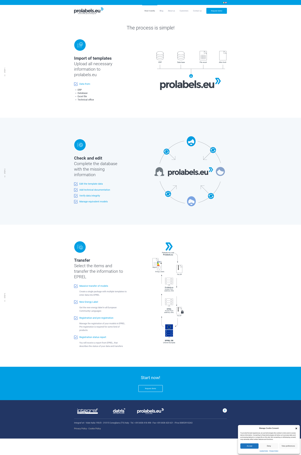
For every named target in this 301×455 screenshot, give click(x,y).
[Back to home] (88, 11)
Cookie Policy (264, 451)
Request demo (216, 11)
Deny (269, 446)
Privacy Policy (273, 451)
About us (171, 11)
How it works (150, 11)
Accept (249, 446)
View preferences (288, 446)
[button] (296, 428)
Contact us (197, 11)
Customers (184, 11)
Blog (161, 11)
